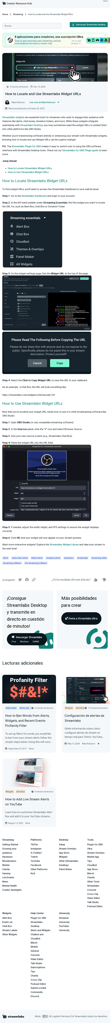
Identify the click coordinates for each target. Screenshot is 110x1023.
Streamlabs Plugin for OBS (26, 146)
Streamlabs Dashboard (34, 195)
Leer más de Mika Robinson (42, 102)
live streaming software (36, 563)
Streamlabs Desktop (31, 125)
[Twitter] (20, 580)
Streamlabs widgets (13, 117)
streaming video (99, 558)
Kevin (31, 749)
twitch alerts (37, 558)
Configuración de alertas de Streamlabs (84, 718)
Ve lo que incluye (76, 42)
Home (5, 14)
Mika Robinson (88, 744)
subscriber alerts (20, 558)
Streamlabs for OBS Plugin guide (80, 150)
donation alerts (53, 558)
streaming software (12, 563)
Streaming (18, 14)
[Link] (34, 580)
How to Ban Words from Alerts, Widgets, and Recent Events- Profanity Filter (27, 720)
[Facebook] (27, 580)
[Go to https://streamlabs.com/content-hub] (17, 3)
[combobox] (31, 26)
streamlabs (82, 558)
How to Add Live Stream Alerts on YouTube (27, 801)
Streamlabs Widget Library (64, 544)
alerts (5, 558)
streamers (69, 558)
